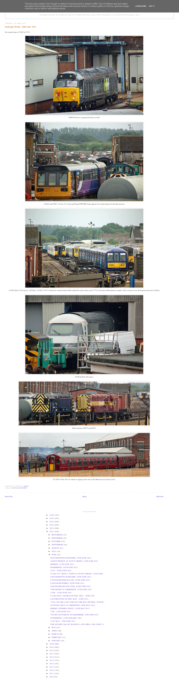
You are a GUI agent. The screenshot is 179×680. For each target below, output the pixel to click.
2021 (52, 531)
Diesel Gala (111, 479)
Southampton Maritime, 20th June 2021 (71, 577)
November (57, 538)
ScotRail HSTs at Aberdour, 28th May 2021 (72, 605)
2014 (52, 663)
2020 (52, 644)
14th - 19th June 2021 (61, 592)
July (54, 551)
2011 (52, 673)
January (56, 640)
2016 (52, 657)
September (58, 544)
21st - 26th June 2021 (61, 570)
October (56, 541)
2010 (52, 677)
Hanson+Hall (95, 117)
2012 (52, 670)
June (54, 554)
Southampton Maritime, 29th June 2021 (71, 558)
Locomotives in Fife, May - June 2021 (69, 599)
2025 (52, 518)
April (55, 631)
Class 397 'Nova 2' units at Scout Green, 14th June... (77, 573)
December (57, 535)
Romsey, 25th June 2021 (62, 564)
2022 (52, 528)
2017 (52, 654)
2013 (52, 667)
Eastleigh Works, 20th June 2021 (20, 26)
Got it (152, 6)
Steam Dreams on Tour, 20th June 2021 (70, 586)
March (55, 634)
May (54, 627)
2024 (52, 521)
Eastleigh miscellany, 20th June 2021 (70, 580)
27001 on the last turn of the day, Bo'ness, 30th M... (77, 602)
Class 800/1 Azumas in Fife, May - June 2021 (72, 596)
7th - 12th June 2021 (60, 611)
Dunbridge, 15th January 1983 (66, 618)
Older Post (160, 496)
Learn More (140, 6)
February (57, 637)
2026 (52, 515)
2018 (52, 650)
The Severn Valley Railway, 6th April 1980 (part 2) (77, 624)
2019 (52, 647)
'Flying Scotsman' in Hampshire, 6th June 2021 (74, 614)
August (56, 548)
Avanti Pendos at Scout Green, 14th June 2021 (74, 561)
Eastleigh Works (19, 488)
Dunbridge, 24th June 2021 (64, 567)
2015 (52, 660)
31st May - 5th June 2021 (62, 621)
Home (84, 496)
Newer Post (9, 496)
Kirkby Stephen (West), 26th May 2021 (70, 608)
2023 (52, 525)
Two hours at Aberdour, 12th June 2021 (71, 589)
